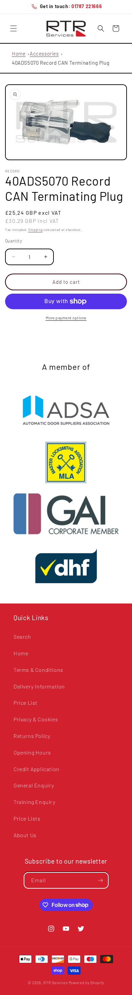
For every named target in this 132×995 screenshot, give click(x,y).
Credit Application (37, 769)
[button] (13, 28)
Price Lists (27, 818)
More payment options (66, 317)
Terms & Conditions (38, 669)
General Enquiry (34, 785)
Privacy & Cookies (36, 719)
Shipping (35, 230)
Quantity (13, 241)
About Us (25, 835)
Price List (26, 702)
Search (22, 636)
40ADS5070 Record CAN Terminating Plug (60, 63)
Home (18, 53)
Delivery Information (39, 686)
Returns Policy (32, 736)
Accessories (44, 53)
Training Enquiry (35, 802)
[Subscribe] (100, 880)
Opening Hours (32, 752)
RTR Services (55, 982)
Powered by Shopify (87, 982)
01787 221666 (86, 6)
